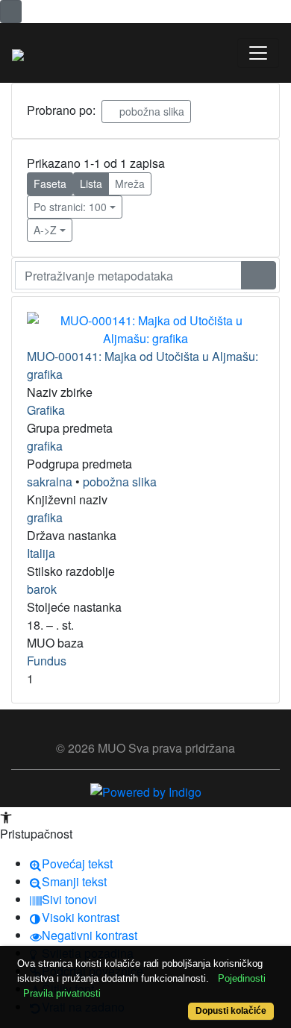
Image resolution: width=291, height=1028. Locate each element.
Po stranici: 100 (70, 206)
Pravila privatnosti (62, 993)
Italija (41, 553)
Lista (91, 183)
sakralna (49, 481)
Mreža (130, 183)
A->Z (45, 229)
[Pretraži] (258, 275)
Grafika (46, 410)
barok (42, 589)
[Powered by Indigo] (145, 790)
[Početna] (18, 53)
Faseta (50, 183)
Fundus (46, 660)
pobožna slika (150, 111)
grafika (45, 445)
